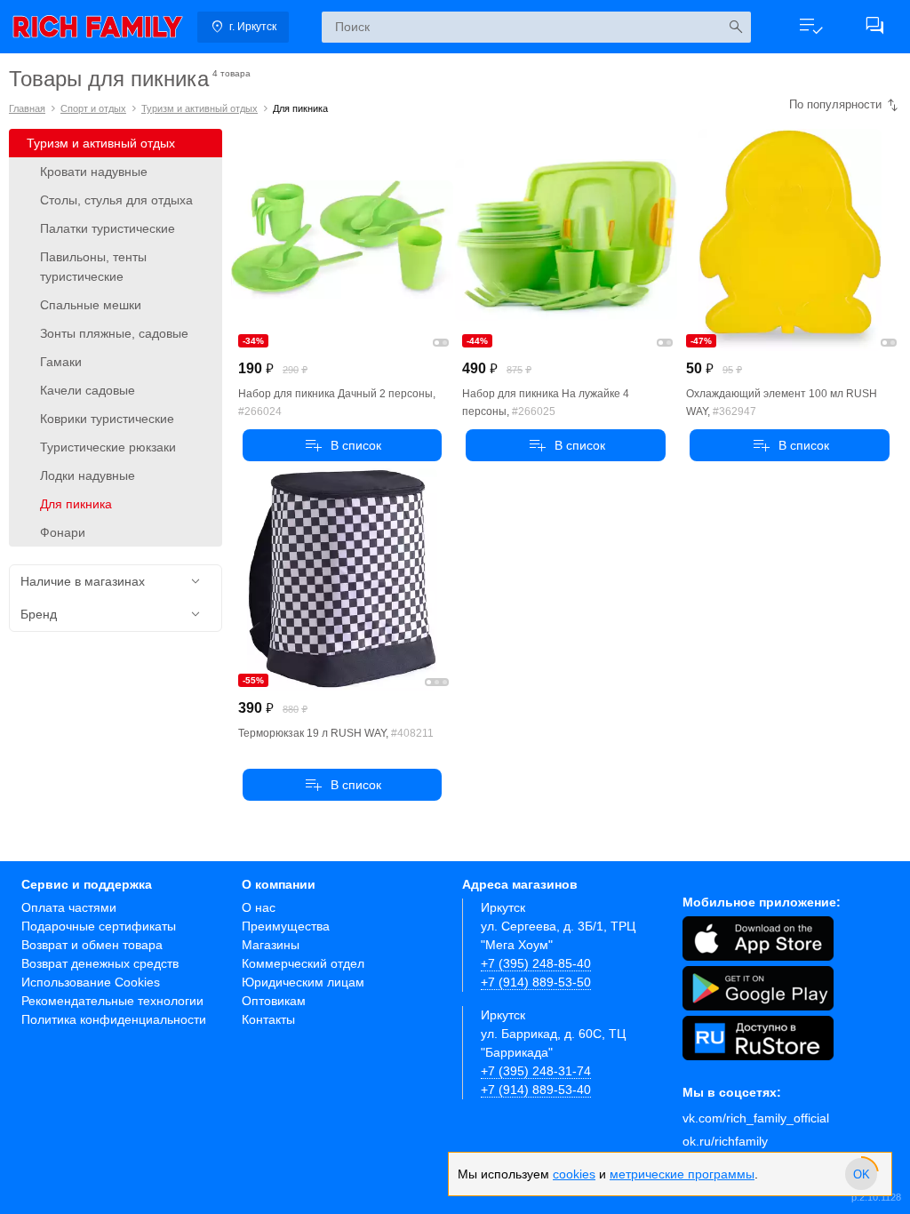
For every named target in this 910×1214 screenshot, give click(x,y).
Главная (27, 108)
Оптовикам (274, 1001)
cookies (574, 1174)
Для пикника (76, 504)
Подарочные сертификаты (98, 926)
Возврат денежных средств (100, 963)
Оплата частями (68, 907)
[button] (810, 26)
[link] (98, 26)
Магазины (270, 945)
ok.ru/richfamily (725, 1141)
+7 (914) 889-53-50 (536, 982)
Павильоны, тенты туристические (93, 267)
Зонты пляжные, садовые (114, 333)
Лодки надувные (87, 475)
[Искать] (735, 27)
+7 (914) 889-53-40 (536, 1089)
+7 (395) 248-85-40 (536, 963)
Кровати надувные (94, 171)
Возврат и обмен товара (92, 945)
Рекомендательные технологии (112, 1001)
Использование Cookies (90, 982)
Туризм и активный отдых (199, 108)
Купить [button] (343, 445)
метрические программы (682, 1174)
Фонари (62, 532)
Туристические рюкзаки (108, 447)
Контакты (268, 1019)
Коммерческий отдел (303, 963)
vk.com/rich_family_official (755, 1118)
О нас (258, 907)
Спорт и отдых (93, 108)
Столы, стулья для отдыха (116, 200)
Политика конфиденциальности (113, 1019)
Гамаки (61, 362)
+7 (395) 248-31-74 (536, 1071)
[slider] (861, 1174)
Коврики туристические (107, 418)
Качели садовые (87, 390)
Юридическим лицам (303, 982)
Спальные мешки (90, 305)
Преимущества (286, 926)
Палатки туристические (107, 228)
